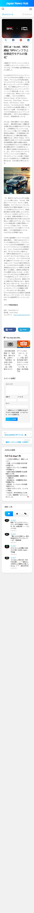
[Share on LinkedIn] (28, 40)
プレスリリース (7, 14)
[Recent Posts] (9, 513)
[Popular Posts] (17, 513)
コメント (9, 384)
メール (20, 397)
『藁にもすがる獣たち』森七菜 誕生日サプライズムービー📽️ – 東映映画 (20, 538)
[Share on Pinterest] (21, 40)
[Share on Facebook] (13, 40)
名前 (8, 397)
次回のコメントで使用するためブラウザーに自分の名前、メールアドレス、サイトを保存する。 (17, 412)
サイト (8, 403)
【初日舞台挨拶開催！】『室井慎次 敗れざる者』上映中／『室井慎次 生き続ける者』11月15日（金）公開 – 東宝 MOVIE (9, 360)
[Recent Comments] (25, 513)
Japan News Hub (17, 3)
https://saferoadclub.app (22, 315)
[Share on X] (5, 40)
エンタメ (13, 520)
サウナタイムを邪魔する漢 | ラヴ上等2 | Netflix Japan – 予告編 (19, 550)
